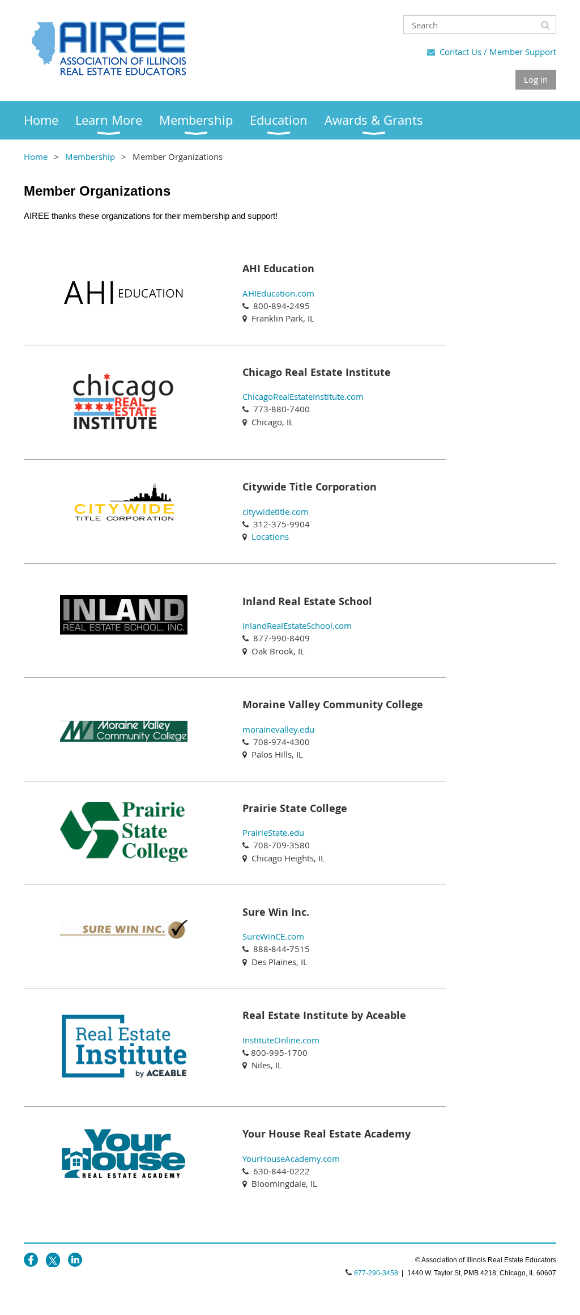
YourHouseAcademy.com (291, 1158)
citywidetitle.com (275, 511)
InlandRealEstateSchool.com (297, 625)
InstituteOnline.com (280, 1040)
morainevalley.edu (278, 729)
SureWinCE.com (273, 936)
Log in (536, 79)
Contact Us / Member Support (498, 51)
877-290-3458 (376, 1273)
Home (36, 156)
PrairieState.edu (273, 832)
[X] (53, 1260)
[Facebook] (31, 1260)
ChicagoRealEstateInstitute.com (303, 396)
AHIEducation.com (278, 293)
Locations (270, 536)
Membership (90, 156)
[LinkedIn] (75, 1260)
